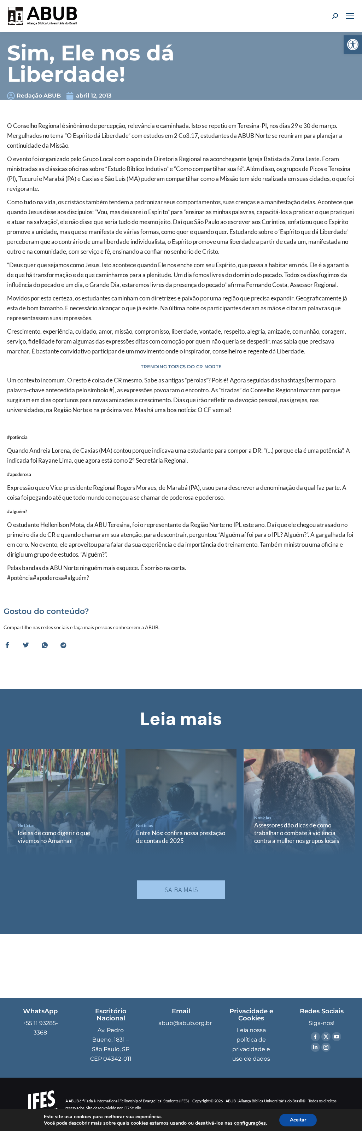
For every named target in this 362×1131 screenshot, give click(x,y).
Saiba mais (181, 889)
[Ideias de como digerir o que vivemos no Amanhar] (62, 802)
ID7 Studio (132, 1108)
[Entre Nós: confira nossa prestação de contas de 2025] (181, 802)
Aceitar (298, 1120)
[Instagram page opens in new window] (326, 1047)
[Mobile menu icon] (350, 16)
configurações (250, 1123)
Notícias (26, 825)
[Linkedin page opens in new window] (315, 1047)
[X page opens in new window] (326, 1036)
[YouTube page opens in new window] (336, 1036)
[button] (353, 44)
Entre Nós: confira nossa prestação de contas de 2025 (180, 836)
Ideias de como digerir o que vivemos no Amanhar (54, 836)
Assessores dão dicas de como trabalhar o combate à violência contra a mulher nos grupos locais (296, 832)
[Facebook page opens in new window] (315, 1036)
